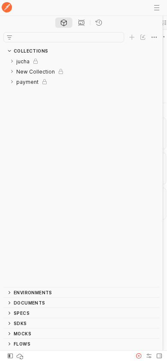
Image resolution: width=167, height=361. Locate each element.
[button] (139, 356)
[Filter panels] (9, 37)
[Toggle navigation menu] (157, 8)
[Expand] (12, 61)
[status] (20, 356)
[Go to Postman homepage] (7, 8)
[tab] (63, 23)
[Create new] (132, 37)
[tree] (81, 171)
